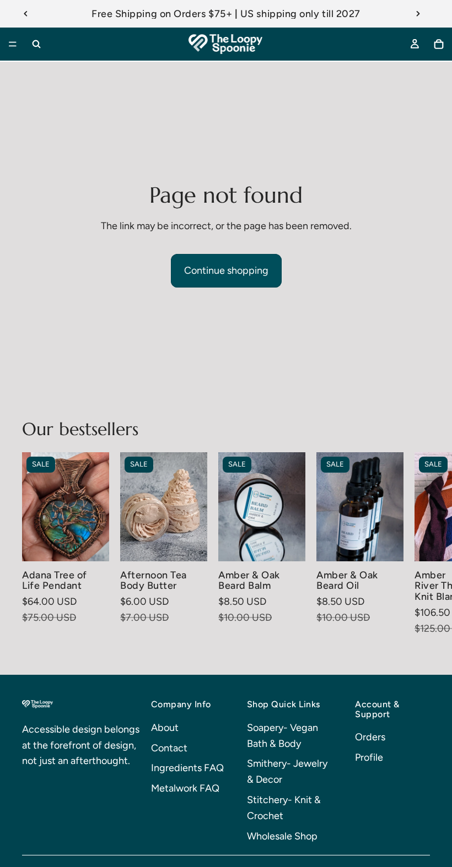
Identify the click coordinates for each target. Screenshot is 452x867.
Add (297, 544)
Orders (370, 737)
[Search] (36, 44)
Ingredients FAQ (187, 768)
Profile (369, 757)
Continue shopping (226, 270)
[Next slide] (418, 14)
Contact (169, 748)
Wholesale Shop (282, 836)
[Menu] (12, 44)
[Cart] (439, 44)
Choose (101, 544)
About (165, 728)
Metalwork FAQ (185, 788)
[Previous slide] (26, 14)
